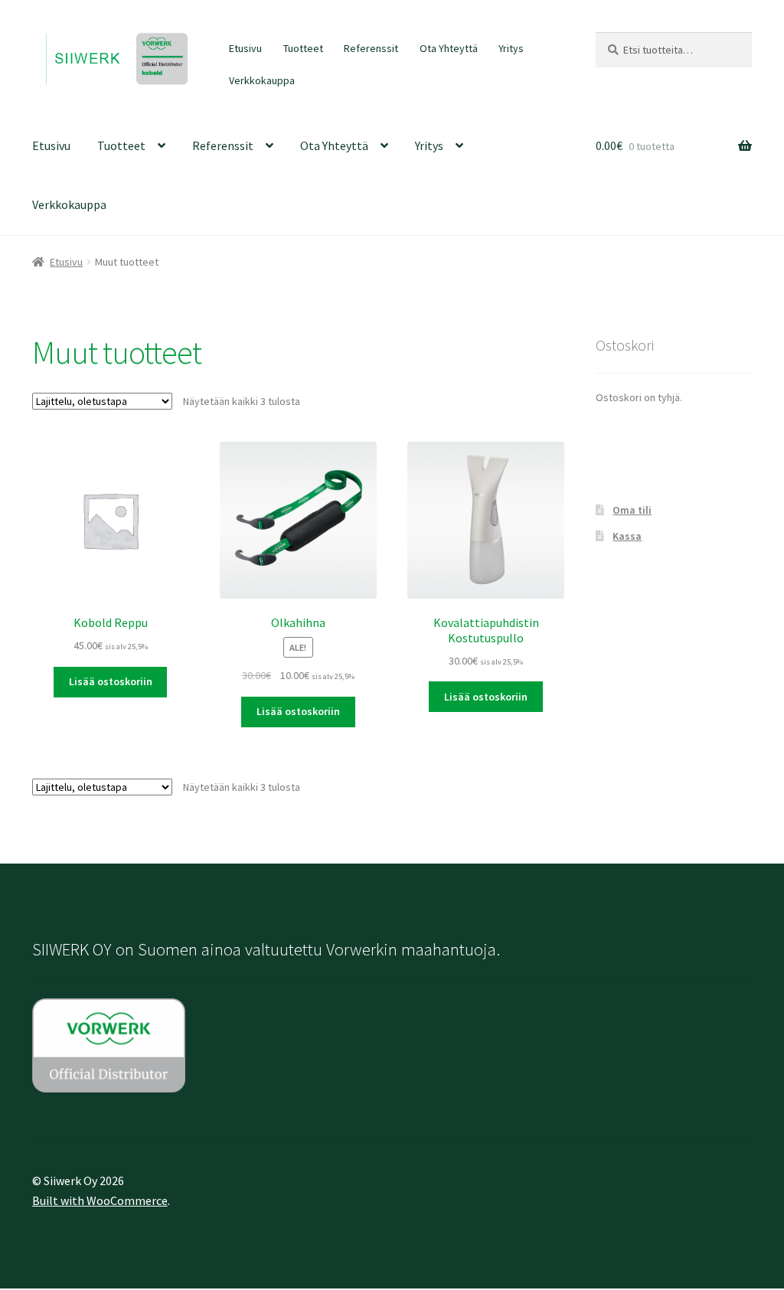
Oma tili (632, 510)
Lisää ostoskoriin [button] (110, 681)
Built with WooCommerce (100, 1200)
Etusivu (245, 48)
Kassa (627, 536)
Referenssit (371, 48)
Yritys (511, 48)
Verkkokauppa (262, 80)
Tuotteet (303, 48)
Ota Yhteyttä (449, 48)
